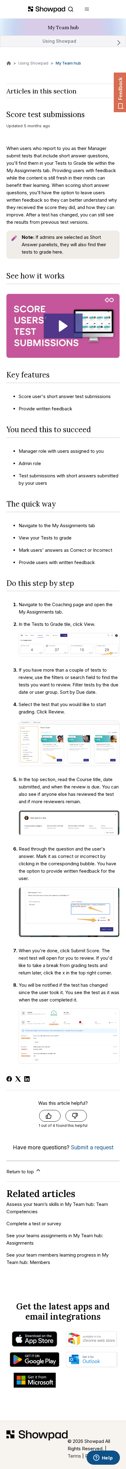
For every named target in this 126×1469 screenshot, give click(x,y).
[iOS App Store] (34, 1340)
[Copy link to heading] (69, 276)
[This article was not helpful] (76, 1116)
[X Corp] (18, 1079)
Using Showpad (59, 41)
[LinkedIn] (27, 1079)
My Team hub (68, 63)
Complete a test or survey (33, 1223)
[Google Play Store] (34, 1361)
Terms (74, 1456)
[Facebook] (9, 1079)
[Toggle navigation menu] (87, 9)
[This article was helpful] (50, 1116)
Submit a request (92, 1147)
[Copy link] (91, 114)
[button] (63, 326)
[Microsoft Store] (34, 1381)
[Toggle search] (70, 9)
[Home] (37, 1445)
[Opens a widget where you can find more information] (103, 1458)
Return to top (20, 1172)
